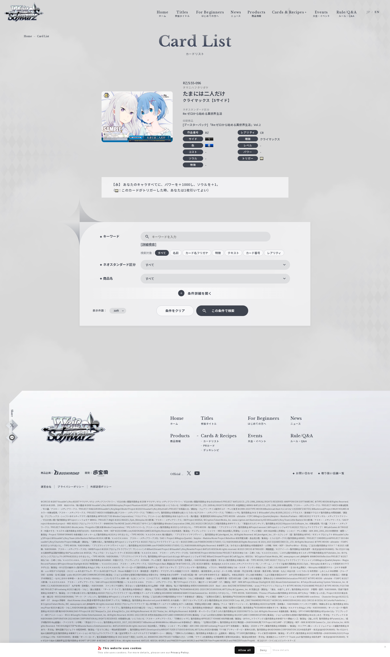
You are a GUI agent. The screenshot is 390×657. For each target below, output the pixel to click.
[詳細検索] (148, 244)
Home (28, 36)
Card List (43, 36)
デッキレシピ (211, 450)
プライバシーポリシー (70, 486)
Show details (281, 650)
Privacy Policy (180, 652)
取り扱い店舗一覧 (332, 473)
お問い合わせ (304, 473)
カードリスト (211, 441)
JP (368, 12)
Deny (263, 650)
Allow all (244, 650)
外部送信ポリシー (101, 486)
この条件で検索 (223, 310)
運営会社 (46, 486)
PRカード (209, 445)
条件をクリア (175, 310)
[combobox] (215, 265)
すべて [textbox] (149, 265)
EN (377, 12)
